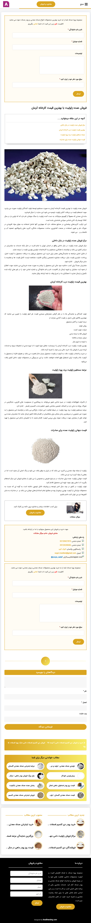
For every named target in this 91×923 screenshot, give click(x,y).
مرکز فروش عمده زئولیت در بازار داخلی (72, 125)
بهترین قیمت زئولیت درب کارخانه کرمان (72, 130)
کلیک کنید (62, 549)
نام (85, 691)
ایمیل (84, 702)
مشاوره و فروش (46, 4)
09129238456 (65, 545)
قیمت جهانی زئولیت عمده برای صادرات (72, 139)
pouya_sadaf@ (57, 557)
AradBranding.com (50, 919)
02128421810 (65, 541)
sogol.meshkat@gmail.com (65, 553)
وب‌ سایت (83, 713)
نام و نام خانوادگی (75, 29)
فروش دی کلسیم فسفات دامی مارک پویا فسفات (27, 742)
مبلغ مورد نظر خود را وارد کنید (70, 79)
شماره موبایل (77, 41)
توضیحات (78, 53)
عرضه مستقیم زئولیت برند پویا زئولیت (72, 135)
